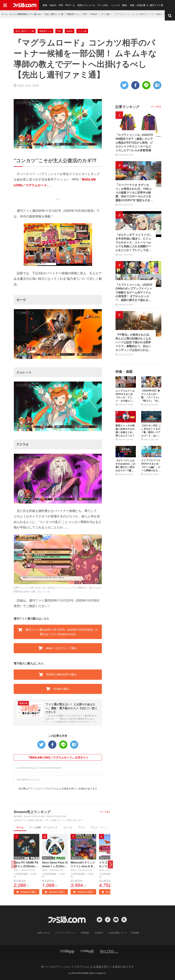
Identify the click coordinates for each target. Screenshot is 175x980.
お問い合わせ (43, 932)
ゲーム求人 (103, 5)
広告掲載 (135, 932)
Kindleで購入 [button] (61, 689)
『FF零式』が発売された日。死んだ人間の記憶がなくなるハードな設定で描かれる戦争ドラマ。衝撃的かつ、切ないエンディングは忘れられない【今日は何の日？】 (134, 342)
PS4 (85, 14)
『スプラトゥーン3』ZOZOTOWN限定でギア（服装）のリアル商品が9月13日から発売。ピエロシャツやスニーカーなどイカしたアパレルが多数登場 (134, 142)
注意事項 (99, 932)
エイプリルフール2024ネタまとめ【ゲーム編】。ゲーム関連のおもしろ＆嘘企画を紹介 (150, 465)
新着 (45, 5)
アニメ (81, 827)
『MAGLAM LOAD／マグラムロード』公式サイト (58, 757)
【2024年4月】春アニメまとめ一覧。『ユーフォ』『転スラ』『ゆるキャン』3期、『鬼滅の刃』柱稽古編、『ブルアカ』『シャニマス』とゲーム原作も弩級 (150, 395)
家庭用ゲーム (73, 14)
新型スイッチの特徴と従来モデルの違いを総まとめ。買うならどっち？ (125, 430)
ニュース (115, 5)
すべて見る (105, 811)
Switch (53, 5)
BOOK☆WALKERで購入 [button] (61, 674)
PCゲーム (70, 5)
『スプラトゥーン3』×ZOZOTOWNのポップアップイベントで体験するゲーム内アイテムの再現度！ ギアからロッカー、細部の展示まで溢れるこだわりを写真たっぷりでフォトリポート (134, 292)
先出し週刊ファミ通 (54, 14)
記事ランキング (127, 106)
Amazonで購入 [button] (28, 891)
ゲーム (20, 827)
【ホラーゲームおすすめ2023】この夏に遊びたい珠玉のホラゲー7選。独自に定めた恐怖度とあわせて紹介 (125, 465)
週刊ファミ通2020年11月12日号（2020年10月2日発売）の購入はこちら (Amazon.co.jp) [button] (61, 632)
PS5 (61, 5)
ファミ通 (105, 14)
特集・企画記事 (137, 5)
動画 (124, 5)
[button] (110, 864)
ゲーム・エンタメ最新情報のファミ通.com (21, 14)
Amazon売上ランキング (32, 811)
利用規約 (85, 932)
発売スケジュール (86, 5)
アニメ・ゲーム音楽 (101, 827)
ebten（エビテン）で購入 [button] (61, 648)
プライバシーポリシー (65, 932)
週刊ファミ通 (156, 5)
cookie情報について (117, 932)
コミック (68, 827)
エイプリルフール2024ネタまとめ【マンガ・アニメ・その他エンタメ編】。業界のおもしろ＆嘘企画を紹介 (125, 395)
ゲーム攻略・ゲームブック (43, 827)
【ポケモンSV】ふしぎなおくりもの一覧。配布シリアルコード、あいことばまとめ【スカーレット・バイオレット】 (151, 430)
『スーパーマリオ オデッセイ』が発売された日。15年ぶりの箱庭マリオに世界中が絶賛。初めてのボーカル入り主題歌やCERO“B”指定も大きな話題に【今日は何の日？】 (134, 192)
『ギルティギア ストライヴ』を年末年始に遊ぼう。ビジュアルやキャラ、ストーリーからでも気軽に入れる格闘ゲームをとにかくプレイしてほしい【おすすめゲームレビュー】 (134, 242)
